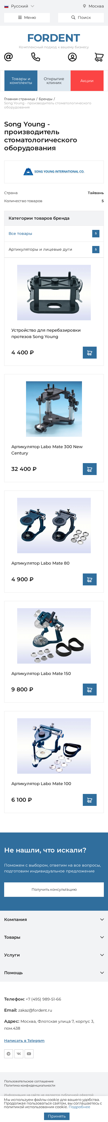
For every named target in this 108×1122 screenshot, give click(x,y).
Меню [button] (29, 17)
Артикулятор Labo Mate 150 (41, 673)
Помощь (13, 972)
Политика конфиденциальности (29, 1085)
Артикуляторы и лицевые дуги (40, 249)
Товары (12, 937)
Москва (96, 6)
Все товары (20, 233)
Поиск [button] (84, 17)
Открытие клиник (54, 80)
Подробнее (79, 1107)
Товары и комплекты (21, 80)
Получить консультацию (54, 889)
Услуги (12, 955)
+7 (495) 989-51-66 (43, 999)
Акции (87, 80)
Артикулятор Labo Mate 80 (40, 563)
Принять (57, 1116)
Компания (15, 919)
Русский (19, 6)
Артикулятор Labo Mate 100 (41, 783)
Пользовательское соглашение (29, 1081)
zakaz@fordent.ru (35, 1010)
